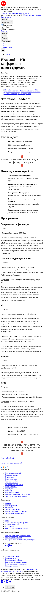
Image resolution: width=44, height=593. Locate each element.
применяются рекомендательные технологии (19, 570)
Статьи (7, 54)
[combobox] (10, 586)
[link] (4, 38)
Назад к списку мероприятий (11, 463)
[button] (3, 43)
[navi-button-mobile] (3, 50)
